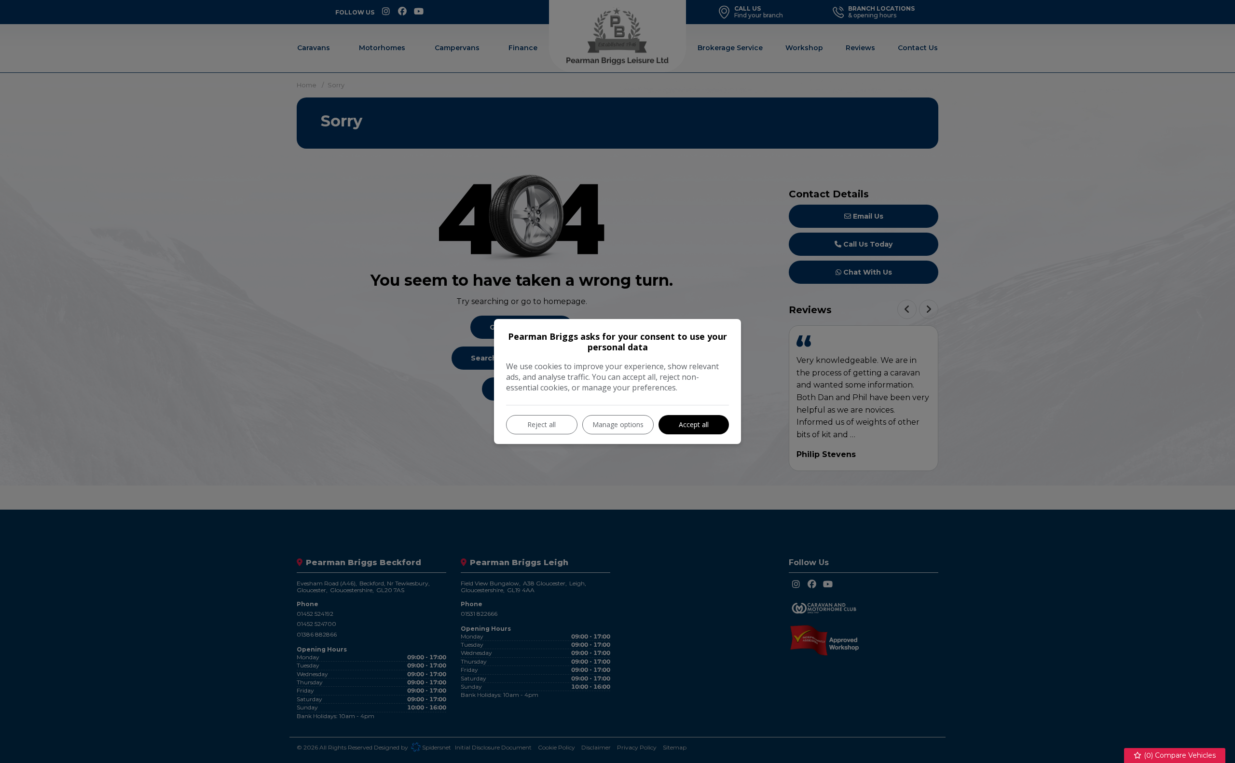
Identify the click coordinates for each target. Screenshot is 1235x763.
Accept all (694, 424)
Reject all (541, 424)
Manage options (618, 424)
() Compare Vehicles (1179, 755)
